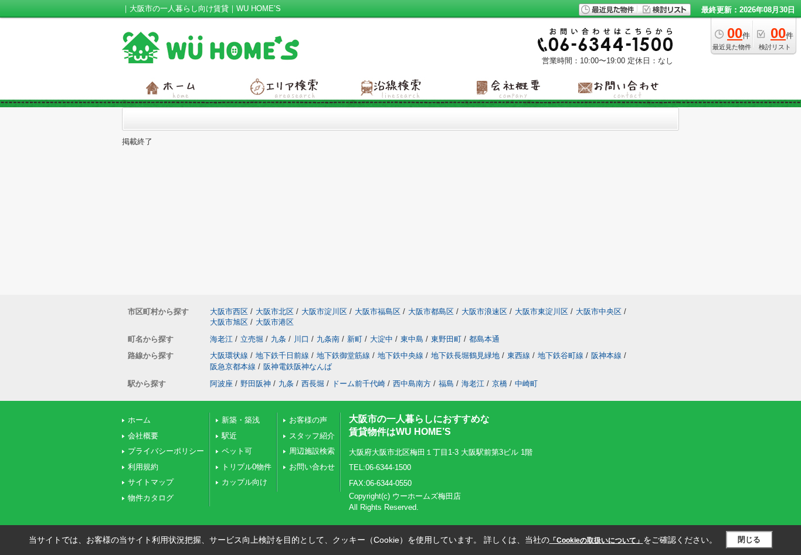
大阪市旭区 (229, 322)
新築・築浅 (241, 420)
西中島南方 (412, 383)
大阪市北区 (275, 311)
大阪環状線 (229, 355)
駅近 (229, 435)
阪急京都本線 (233, 366)
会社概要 (143, 435)
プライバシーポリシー (166, 451)
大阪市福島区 (377, 311)
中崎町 (526, 383)
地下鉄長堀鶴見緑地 (465, 355)
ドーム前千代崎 (358, 383)
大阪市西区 (229, 311)
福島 (446, 383)
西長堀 (312, 383)
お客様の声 (308, 420)
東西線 (518, 355)
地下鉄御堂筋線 (343, 355)
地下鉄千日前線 (282, 355)
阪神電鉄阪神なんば (297, 366)
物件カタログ (151, 497)
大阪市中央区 (599, 311)
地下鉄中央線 (400, 355)
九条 (278, 339)
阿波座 (221, 383)
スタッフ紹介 (312, 435)
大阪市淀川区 (324, 311)
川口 (301, 339)
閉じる (749, 539)
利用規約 (143, 466)
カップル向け (244, 482)
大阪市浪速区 (484, 311)
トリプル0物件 (246, 466)
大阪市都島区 (431, 311)
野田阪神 (255, 383)
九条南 (328, 339)
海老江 (221, 339)
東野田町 (446, 339)
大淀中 (381, 339)
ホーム (139, 420)
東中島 (411, 339)
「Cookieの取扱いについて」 (596, 540)
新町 (354, 339)
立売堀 (251, 339)
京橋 (499, 383)
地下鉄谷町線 (560, 355)
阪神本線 (606, 355)
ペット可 (237, 451)
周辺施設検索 (312, 451)
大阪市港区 (275, 322)
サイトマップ (151, 482)
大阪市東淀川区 (541, 311)
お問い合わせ (312, 466)
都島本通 (484, 339)
